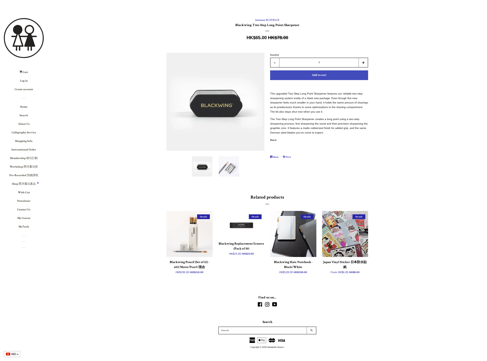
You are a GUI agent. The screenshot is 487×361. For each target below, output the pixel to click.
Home (24, 107)
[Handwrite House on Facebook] (260, 305)
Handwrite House (275, 347)
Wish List (24, 192)
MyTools (23, 226)
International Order (23, 149)
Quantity (274, 54)
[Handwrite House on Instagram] (267, 305)
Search (24, 115)
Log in (24, 81)
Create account (24, 89)
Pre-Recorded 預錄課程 (23, 175)
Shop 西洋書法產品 (24, 184)
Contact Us (23, 209)
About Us (24, 124)
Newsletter (24, 201)
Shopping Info (24, 141)
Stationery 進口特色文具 (267, 20)
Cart (25, 72)
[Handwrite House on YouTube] (274, 305)
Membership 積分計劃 (24, 158)
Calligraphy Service (24, 132)
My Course (23, 218)
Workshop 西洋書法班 (24, 167)
